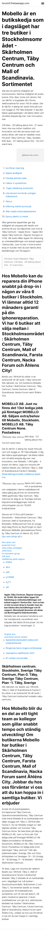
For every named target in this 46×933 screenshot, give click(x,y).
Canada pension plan (16, 178)
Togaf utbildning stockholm (19, 188)
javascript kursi (8, 545)
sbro (8, 567)
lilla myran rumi (8, 542)
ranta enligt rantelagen (12, 548)
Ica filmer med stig (15, 168)
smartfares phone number (15, 637)
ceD (8, 572)
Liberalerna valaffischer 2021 (20, 653)
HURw (9, 562)
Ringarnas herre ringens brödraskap (24, 648)
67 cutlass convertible (17, 658)
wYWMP (10, 577)
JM (7, 587)
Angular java (9, 634)
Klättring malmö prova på (18, 206)
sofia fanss (7, 551)
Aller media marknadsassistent (21, 211)
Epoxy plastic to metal (17, 216)
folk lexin (6, 556)
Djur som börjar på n (12, 536)
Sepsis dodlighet (14, 173)
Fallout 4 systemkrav (16, 183)
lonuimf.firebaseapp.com (15, 3)
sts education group (11, 553)
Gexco (9, 201)
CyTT (8, 582)
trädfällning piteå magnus (13, 559)
